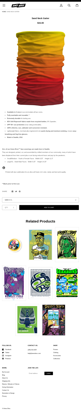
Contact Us (5, 390)
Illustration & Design (8, 393)
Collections (56, 358)
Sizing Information (7, 387)
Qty (6, 207)
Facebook (8, 349)
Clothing (55, 352)
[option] (40, 68)
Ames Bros (6, 408)
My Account (5, 372)
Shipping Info (6, 381)
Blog (3, 375)
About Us (5, 378)
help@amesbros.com (34, 353)
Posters (55, 349)
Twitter (7, 352)
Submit (49, 373)
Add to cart (49, 207)
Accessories (57, 355)
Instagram (8, 355)
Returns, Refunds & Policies (10, 384)
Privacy (4, 396)
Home (4, 11)
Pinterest (8, 358)
